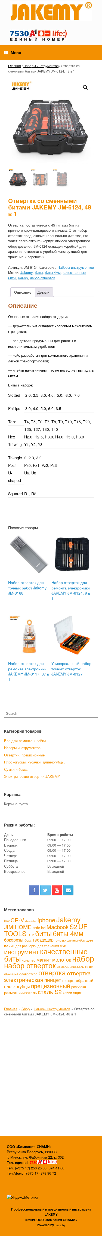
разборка (78, 986)
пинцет (52, 979)
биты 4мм (53, 272)
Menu (16, 52)
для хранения (48, 945)
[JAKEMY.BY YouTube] (57, 890)
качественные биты (46, 955)
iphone (46, 920)
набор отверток (42, 277)
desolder (30, 921)
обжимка (11, 973)
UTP (30, 934)
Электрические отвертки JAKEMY (32, 776)
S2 (73, 926)
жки (63, 945)
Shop (25, 1008)
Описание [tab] (22, 292)
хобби (67, 992)
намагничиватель (70, 967)
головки (60, 940)
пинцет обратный (77, 980)
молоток (61, 959)
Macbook (58, 927)
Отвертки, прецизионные (24, 755)
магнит (43, 959)
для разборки (26, 946)
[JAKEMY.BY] (51, 11)
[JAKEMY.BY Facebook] (34, 890)
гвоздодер (43, 939)
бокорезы (13, 939)
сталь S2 (50, 992)
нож (89, 966)
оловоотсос (28, 974)
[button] (85, 87)
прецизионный (50, 986)
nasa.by (60, 1225)
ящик (77, 992)
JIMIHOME (18, 927)
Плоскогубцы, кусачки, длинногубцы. (34, 762)
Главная (14, 65)
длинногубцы (76, 940)
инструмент (21, 951)
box (7, 920)
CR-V (17, 920)
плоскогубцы (17, 986)
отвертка (52, 972)
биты (39, 272)
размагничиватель (20, 992)
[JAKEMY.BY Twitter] (45, 890)
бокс (28, 940)
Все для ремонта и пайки (25, 740)
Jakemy (26, 272)
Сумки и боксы (16, 769)
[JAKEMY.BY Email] (68, 890)
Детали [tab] (43, 292)
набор (23, 277)
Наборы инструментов (40, 65)
